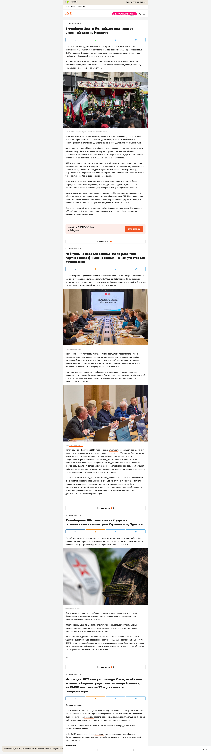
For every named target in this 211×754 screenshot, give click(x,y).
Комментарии (105, 241)
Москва (80, 7)
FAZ (124, 196)
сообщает (91, 285)
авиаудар (96, 136)
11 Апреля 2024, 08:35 (73, 23)
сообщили (70, 541)
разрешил (89, 717)
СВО (66, 657)
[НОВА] (124, 13)
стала (116, 725)
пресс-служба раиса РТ (76, 349)
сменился (99, 734)
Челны (67, 7)
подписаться (134, 229)
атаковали (82, 710)
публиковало (123, 636)
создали (108, 477)
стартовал (113, 450)
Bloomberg (87, 50)
